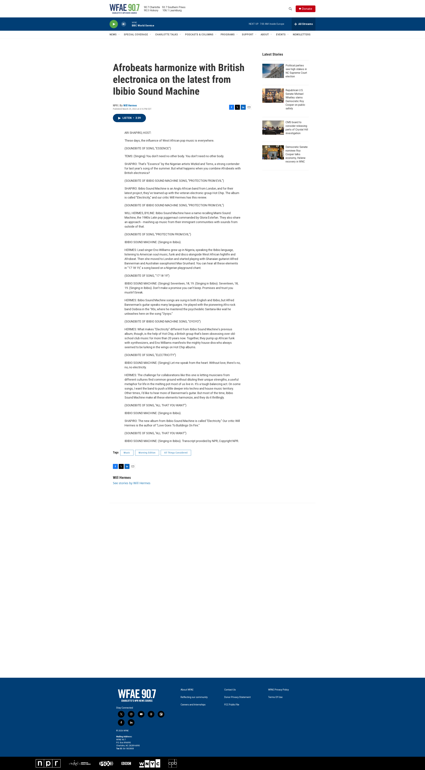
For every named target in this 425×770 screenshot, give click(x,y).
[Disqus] (212, 547)
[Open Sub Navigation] (119, 34)
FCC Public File (231, 704)
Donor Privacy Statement (237, 697)
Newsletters (302, 34)
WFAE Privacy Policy (278, 690)
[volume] (124, 24)
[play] (113, 24)
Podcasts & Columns (199, 34)
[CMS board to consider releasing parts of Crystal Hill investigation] (273, 128)
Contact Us (230, 690)
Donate (307, 8)
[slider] (128, 24)
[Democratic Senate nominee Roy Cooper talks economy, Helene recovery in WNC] (273, 152)
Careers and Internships (193, 704)
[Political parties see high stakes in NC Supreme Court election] (273, 71)
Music (127, 452)
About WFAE (187, 690)
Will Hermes (130, 105)
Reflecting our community (194, 697)
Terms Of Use (275, 697)
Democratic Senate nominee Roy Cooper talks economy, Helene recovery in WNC (297, 154)
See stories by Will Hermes (131, 483)
